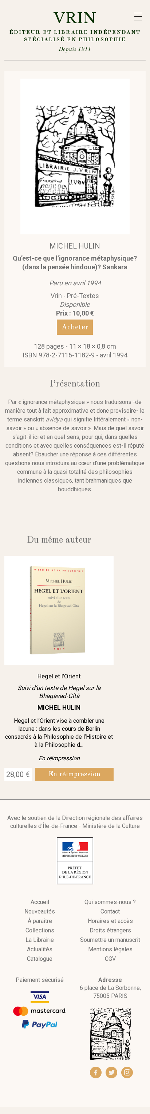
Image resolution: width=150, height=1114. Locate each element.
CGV (110, 959)
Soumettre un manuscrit (110, 940)
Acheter (74, 327)
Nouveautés (39, 911)
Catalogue (39, 959)
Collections (39, 930)
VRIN (75, 30)
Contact (110, 911)
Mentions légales (110, 949)
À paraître (40, 921)
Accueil (40, 902)
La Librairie (39, 940)
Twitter (111, 1072)
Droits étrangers (110, 930)
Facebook (96, 1072)
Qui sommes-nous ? (110, 902)
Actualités (39, 949)
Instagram (127, 1072)
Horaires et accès (110, 921)
